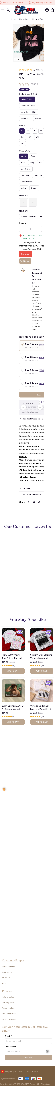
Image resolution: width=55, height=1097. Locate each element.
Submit (28, 1058)
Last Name (10, 1046)
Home (13, 19)
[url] (40, 1084)
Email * (8, 1036)
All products (24, 19)
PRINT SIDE (24, 195)
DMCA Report (32, 1071)
